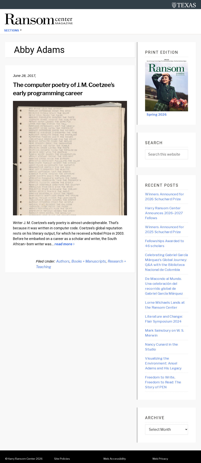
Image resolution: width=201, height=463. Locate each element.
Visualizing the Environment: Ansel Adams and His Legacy (163, 363)
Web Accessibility (114, 458)
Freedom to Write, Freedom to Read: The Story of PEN (163, 382)
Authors (62, 261)
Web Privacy (160, 458)
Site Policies (62, 458)
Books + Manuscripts (88, 261)
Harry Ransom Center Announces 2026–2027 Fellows (164, 213)
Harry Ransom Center (21, 458)
